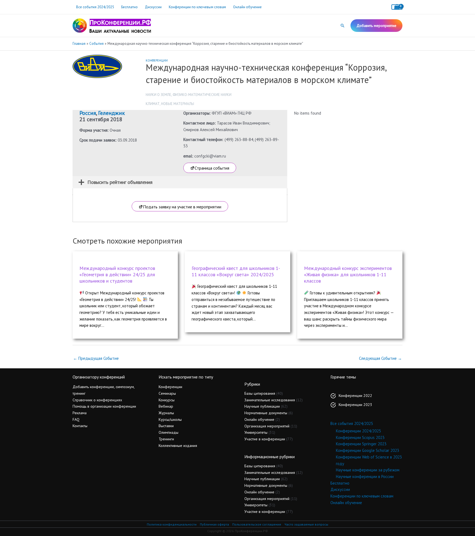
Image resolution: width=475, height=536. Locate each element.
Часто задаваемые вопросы (306, 524)
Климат (153, 103)
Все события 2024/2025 (95, 7)
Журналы (166, 412)
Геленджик (111, 113)
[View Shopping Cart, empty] (396, 7)
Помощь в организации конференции (104, 406)
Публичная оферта (214, 524)
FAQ (76, 419)
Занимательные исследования (269, 399)
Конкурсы (167, 399)
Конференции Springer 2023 (361, 443)
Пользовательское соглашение (256, 524)
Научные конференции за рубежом (367, 470)
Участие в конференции (264, 438)
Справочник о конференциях (97, 399)
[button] (342, 25)
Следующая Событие (380, 358)
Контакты (80, 425)
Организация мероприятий (266, 426)
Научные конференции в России (365, 476)
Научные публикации (262, 406)
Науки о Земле (158, 94)
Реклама (80, 412)
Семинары (167, 393)
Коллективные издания (178, 445)
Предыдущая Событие (96, 358)
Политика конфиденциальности (172, 524)
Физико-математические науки (202, 94)
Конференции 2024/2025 (358, 430)
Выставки (166, 425)
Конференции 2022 (355, 395)
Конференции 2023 (355, 404)
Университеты (255, 432)
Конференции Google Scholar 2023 (367, 450)
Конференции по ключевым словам (197, 7)
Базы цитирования (259, 393)
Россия (87, 113)
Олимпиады (168, 432)
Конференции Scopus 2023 (360, 437)
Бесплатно (129, 7)
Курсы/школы (170, 419)
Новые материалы (177, 103)
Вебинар (166, 406)
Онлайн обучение (247, 7)
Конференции (157, 60)
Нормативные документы (265, 412)
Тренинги (166, 438)
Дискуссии (153, 7)
